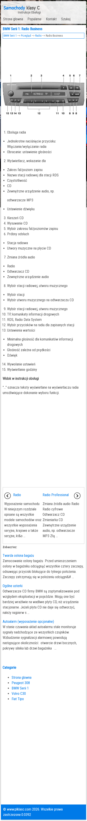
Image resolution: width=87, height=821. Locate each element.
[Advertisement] (44, 53)
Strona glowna (13, 19)
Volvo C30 (19, 693)
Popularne (34, 19)
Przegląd (26, 35)
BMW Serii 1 (10, 35)
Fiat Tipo (18, 699)
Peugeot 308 (21, 683)
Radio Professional (56, 495)
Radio (38, 35)
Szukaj (65, 19)
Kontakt (51, 19)
